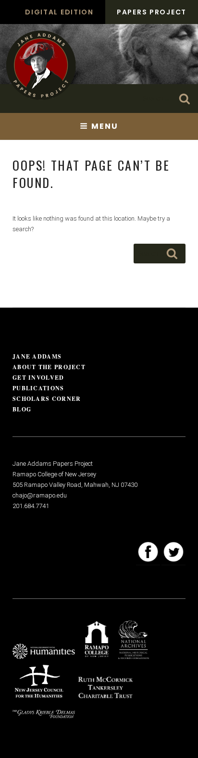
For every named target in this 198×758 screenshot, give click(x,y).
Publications (38, 388)
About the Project (49, 367)
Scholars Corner (46, 399)
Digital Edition (59, 12)
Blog (21, 409)
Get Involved (38, 377)
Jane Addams (37, 356)
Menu (104, 126)
